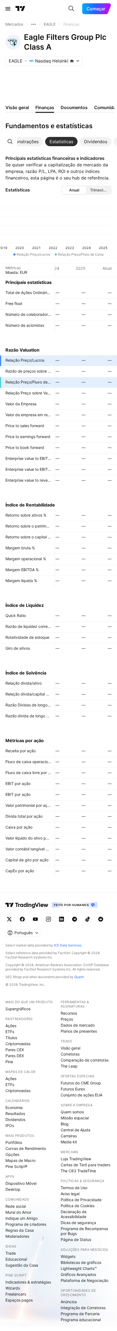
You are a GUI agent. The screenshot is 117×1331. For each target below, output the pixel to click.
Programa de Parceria (80, 1313)
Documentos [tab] (74, 107)
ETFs (9, 1031)
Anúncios (69, 1301)
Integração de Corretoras (83, 1307)
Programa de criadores (25, 1224)
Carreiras (69, 1136)
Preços (67, 1019)
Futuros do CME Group (81, 1083)
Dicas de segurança (78, 1222)
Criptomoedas (17, 1043)
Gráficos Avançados (78, 1274)
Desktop (12, 1189)
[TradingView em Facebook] (22, 919)
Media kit (69, 1142)
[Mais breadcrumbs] (33, 24)
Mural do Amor (18, 1212)
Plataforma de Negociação (84, 1280)
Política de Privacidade (81, 1199)
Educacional (16, 1259)
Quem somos (72, 1112)
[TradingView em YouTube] (35, 919)
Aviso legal (70, 1193)
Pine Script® (16, 1166)
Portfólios (13, 1142)
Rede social (15, 1206)
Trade (10, 1253)
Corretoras (70, 1054)
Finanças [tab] (44, 107)
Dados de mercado (78, 1025)
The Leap (69, 1066)
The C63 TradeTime (78, 1170)
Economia (14, 1107)
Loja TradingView (76, 1158)
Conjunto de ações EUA (81, 1095)
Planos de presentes (79, 1031)
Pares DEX (14, 1055)
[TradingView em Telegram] (74, 919)
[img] (71, 60)
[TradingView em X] (9, 919)
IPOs (9, 1125)
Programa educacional (81, 1319)
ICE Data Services (67, 945)
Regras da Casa (19, 1230)
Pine (9, 1061)
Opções (12, 1154)
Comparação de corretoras (85, 1060)
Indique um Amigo (21, 1218)
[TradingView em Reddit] (100, 919)
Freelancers (15, 1294)
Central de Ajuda (75, 1130)
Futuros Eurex (73, 1089)
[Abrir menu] (7, 8)
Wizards (12, 1288)
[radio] (74, 190)
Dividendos (15, 1119)
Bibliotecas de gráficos (81, 1262)
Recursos (69, 1013)
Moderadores (17, 1236)
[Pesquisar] (71, 8)
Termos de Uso (74, 1187)
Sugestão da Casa (21, 1265)
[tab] (22, 141)
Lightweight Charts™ (79, 1268)
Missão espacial (75, 1118)
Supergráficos (17, 1008)
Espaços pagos (19, 1300)
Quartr (79, 977)
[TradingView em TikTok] (87, 919)
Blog (65, 1124)
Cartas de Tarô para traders (85, 1164)
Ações (10, 1025)
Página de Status (76, 1239)
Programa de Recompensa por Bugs (84, 1231)
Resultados (15, 1113)
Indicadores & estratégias (28, 1282)
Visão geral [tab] (17, 107)
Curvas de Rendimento (25, 1148)
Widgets (68, 1256)
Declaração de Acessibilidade (74, 1214)
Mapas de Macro (20, 1160)
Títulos (11, 1037)
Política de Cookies (77, 1205)
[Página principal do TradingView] (20, 9)
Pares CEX (14, 1049)
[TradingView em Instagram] (48, 919)
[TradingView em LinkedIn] (61, 919)
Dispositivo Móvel (20, 1183)
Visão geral (70, 1048)
